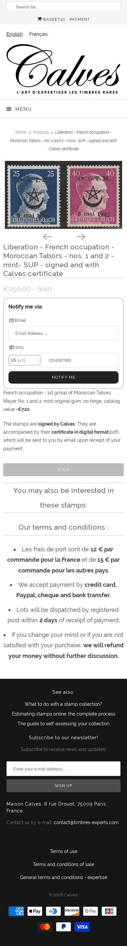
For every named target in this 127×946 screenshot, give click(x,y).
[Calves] (64, 69)
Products (41, 132)
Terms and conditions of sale (63, 864)
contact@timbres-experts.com (86, 822)
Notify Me (64, 377)
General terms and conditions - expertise (63, 877)
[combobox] (14, 34)
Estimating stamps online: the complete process (63, 713)
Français (38, 34)
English (15, 34)
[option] (38, 34)
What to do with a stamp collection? (63, 704)
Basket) (53, 19)
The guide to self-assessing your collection (63, 723)
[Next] (80, 236)
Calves (71, 894)
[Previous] (46, 236)
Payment (80, 19)
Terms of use (63, 851)
